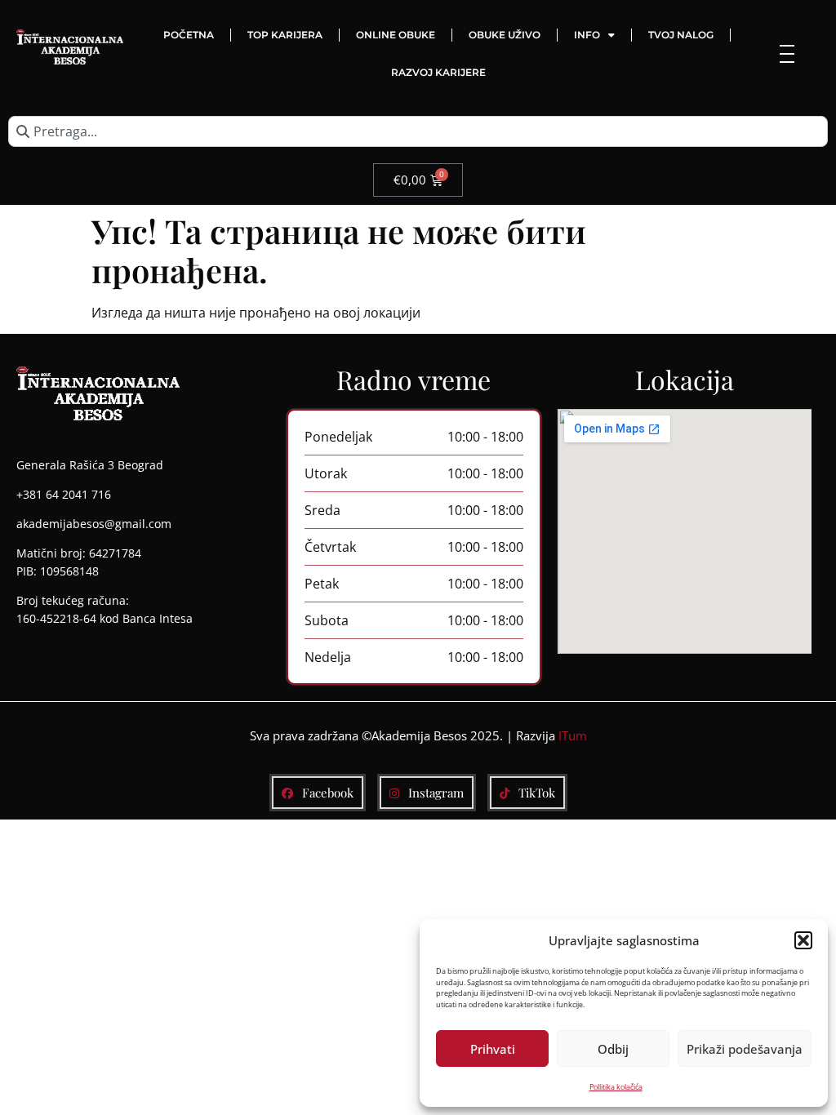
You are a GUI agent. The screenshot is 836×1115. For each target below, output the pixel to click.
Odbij (613, 1049)
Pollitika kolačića (616, 1087)
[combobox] (418, 131)
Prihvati (492, 1049)
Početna (188, 35)
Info (587, 35)
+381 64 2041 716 (63, 494)
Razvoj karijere (438, 72)
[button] (803, 940)
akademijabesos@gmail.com (93, 523)
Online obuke (395, 35)
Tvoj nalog (681, 35)
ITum (572, 735)
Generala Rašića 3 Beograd (89, 465)
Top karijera (284, 35)
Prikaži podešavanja (745, 1049)
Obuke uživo (504, 35)
